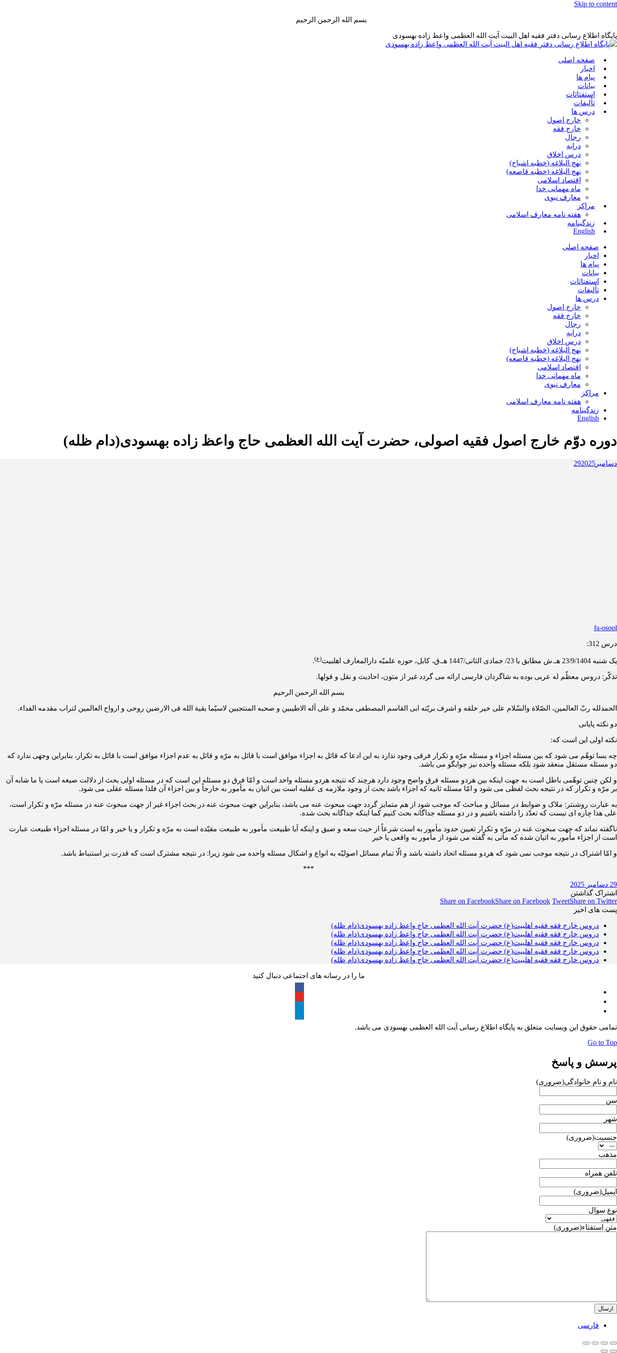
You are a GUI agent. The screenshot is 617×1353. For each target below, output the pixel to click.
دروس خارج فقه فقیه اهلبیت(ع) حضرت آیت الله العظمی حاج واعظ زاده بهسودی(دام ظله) (465, 925)
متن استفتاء (585, 1227)
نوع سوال (603, 1210)
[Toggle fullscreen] (595, 1343)
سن (611, 1100)
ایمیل (595, 1191)
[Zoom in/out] (586, 1343)
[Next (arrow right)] (604, 1351)
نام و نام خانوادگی (576, 1082)
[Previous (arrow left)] (613, 1351)
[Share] (604, 1343)
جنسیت (591, 1137)
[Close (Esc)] (613, 1343)
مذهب (607, 1154)
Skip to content (595, 4)
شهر (610, 1119)
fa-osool (605, 628)
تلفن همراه (601, 1173)
